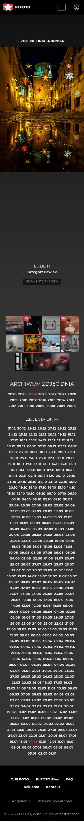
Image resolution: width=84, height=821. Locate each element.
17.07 (68, 570)
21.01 (43, 735)
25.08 (70, 535)
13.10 (11, 493)
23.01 (22, 735)
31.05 (36, 617)
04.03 (59, 694)
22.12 (33, 434)
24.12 (13, 434)
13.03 (31, 688)
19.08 (59, 541)
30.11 (43, 452)
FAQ (69, 779)
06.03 (36, 694)
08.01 (26, 747)
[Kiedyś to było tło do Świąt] (51, 343)
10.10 (30, 493)
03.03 (70, 694)
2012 (12, 406)
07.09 (58, 523)
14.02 (62, 712)
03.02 (48, 724)
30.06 (47, 588)
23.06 (58, 594)
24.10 (42, 481)
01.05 (36, 641)
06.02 (14, 724)
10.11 (22, 470)
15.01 (23, 741)
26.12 (62, 428)
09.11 (31, 470)
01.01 (52, 753)
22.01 (33, 735)
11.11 (14, 470)
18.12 (71, 434)
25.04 (36, 647)
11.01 (61, 741)
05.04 (47, 665)
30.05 (47, 617)
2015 (51, 400)
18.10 (33, 487)
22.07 (16, 570)
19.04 (37, 653)
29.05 (58, 617)
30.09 (68, 499)
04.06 (59, 611)
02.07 (25, 588)
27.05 (69, 617)
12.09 (68, 517)
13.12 (52, 440)
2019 (14, 400)
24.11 (33, 458)
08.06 (14, 611)
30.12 (21, 428)
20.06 (16, 600)
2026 (12, 394)
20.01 (52, 735)
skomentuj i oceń (42, 281)
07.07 (36, 582)
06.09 (69, 523)
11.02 (25, 718)
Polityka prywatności (54, 801)
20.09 (47, 511)
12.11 (72, 464)
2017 (33, 400)
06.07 (47, 582)
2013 (70, 400)
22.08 (37, 541)
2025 (22, 394)
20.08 (48, 541)
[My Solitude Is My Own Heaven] (24, 362)
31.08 (70, 529)
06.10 (72, 493)
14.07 (32, 576)
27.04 (14, 647)
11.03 (52, 688)
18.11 (20, 464)
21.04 (15, 653)
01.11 (41, 475)
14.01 (33, 741)
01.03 (25, 700)
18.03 (47, 682)
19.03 (37, 682)
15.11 (46, 464)
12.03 (42, 688)
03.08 (26, 558)
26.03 (25, 676)
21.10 (73, 481)
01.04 (26, 671)
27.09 (36, 505)
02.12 (23, 452)
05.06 (47, 611)
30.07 (69, 558)
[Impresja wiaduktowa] (51, 325)
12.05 (73, 629)
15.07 (22, 576)
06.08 (59, 552)
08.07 (25, 582)
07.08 (47, 552)
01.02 (70, 724)
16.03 (68, 682)
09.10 (40, 493)
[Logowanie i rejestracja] (76, 7)
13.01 (42, 741)
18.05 (21, 629)
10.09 (23, 523)
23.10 (52, 481)
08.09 (47, 523)
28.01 (42, 730)
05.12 (62, 446)
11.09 (14, 523)
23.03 (58, 676)
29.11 (52, 452)
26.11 (14, 458)
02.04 (15, 671)
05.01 (57, 747)
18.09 (69, 511)
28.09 (25, 505)
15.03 (11, 688)
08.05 (36, 635)
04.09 (26, 529)
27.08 (47, 535)
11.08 (68, 546)
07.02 (68, 718)
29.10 (71, 475)
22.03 (69, 676)
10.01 (71, 741)
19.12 (62, 434)
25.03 (36, 676)
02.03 (14, 700)
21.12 (42, 434)
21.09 (36, 511)
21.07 (26, 570)
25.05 (26, 623)
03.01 (32, 753)
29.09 (14, 505)
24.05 (37, 623)
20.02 (69, 706)
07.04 (25, 665)
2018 (23, 400)
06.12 (51, 446)
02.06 (15, 617)
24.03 (47, 676)
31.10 (50, 475)
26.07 (47, 564)
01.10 (57, 499)
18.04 (47, 653)
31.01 (11, 730)
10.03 (61, 688)
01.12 (33, 452)
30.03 (47, 671)
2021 (62, 394)
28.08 (36, 535)
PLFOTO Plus (47, 779)
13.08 (47, 546)
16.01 (14, 741)
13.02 (73, 712)
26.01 (62, 730)
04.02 (37, 724)
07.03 (25, 694)
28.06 (69, 588)
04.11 (13, 475)
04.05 (14, 641)
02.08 (37, 558)
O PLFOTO (20, 779)
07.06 (25, 611)
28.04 (70, 641)
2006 (71, 406)
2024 (32, 394)
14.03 (21, 688)
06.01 (47, 747)
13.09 (57, 517)
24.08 (15, 541)
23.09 (15, 511)
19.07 (47, 570)
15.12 (33, 440)
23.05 (48, 623)
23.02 (36, 706)
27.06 (14, 594)
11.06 (47, 605)
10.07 (72, 576)
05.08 (70, 552)
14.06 (15, 605)
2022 (52, 394)
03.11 (22, 475)
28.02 (47, 700)
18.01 (63, 735)
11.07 (63, 576)
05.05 (69, 635)
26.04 (25, 647)
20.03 (26, 682)
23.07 (69, 564)
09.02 (46, 718)
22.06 (70, 594)
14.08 (37, 546)
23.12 (23, 434)
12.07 (52, 576)
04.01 (68, 747)
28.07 (25, 564)
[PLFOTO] (17, 7)
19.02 (11, 712)
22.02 (47, 706)
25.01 (72, 730)
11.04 (57, 659)
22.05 (58, 623)
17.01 (72, 735)
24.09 (70, 505)
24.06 (47, 594)
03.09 (37, 529)
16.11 (37, 464)
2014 (61, 400)
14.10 (71, 487)
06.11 (60, 470)
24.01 (12, 735)
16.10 (52, 487)
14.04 (26, 659)
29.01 (31, 730)
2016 (42, 400)
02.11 (32, 475)
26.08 (59, 535)
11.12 (70, 440)
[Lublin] (33, 343)
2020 (72, 394)
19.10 (23, 487)
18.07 (58, 570)
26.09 (47, 505)
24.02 (26, 706)
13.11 (63, 464)
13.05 (62, 629)
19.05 (11, 629)
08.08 (36, 552)
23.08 (26, 541)
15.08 (26, 546)
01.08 (48, 558)
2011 (21, 406)
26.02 (69, 700)
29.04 (58, 641)
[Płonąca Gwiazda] (42, 362)
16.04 (68, 653)
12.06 (36, 605)
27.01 (52, 730)
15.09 (36, 517)
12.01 (52, 741)
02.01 (42, 753)
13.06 (26, 605)
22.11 (52, 458)
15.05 (52, 629)
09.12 (21, 446)
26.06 (25, 594)
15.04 (15, 659)
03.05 (25, 641)
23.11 (42, 458)
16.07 (11, 576)
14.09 (47, 517)
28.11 (62, 452)
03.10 (36, 499)
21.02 (58, 706)
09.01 (15, 747)
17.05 (32, 629)
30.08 (14, 535)
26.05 (15, 623)
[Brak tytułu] (60, 362)
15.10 (62, 487)
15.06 (68, 600)
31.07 (59, 558)
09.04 (68, 659)
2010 (30, 406)
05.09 (14, 529)
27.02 (58, 700)
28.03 (69, 671)
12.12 (61, 440)
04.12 (72, 446)
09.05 (24, 635)
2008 (50, 406)
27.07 (36, 564)
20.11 (70, 458)
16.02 (42, 712)
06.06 (36, 611)
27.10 (22, 481)
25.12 (72, 428)
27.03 (14, 676)
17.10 (42, 487)
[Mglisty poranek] (15, 325)
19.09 (58, 511)
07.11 (50, 470)
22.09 (26, 511)
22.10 (63, 481)
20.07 (37, 570)
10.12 (11, 446)
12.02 (15, 718)
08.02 (57, 718)
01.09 (59, 529)
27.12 (52, 428)
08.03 (14, 694)
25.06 (36, 594)
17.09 (15, 517)
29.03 (58, 671)
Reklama (31, 787)
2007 (61, 406)
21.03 (16, 682)
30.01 (21, 730)
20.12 (52, 434)
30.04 (47, 641)
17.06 (47, 600)
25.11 (24, 458)
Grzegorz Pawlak (42, 272)
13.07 (42, 576)
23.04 (58, 647)
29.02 (36, 700)
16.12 (24, 440)
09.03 (72, 688)
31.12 (12, 428)
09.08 (25, 552)
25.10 (32, 481)
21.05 (69, 623)
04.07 (70, 582)
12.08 (58, 546)
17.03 (58, 682)
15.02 (52, 712)
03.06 (70, 611)
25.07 (58, 564)
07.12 (42, 446)
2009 (40, 406)
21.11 (60, 458)
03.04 (70, 665)
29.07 (14, 564)
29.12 (32, 428)
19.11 (11, 464)
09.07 (14, 582)
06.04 (36, 665)
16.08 (16, 546)
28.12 (42, 428)
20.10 (13, 487)
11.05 (14, 635)
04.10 (26, 499)
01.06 (26, 617)
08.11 (41, 470)
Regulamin (21, 801)
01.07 (36, 588)
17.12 (14, 440)
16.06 (58, 600)
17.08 (69, 541)
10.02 (35, 718)
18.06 (37, 600)
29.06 (58, 588)
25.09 (58, 505)
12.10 (21, 493)
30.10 (60, 475)
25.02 (14, 706)
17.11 (29, 464)
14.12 (42, 440)
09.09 (35, 523)
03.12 (13, 452)
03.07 (14, 588)
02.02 (59, 724)
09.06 (68, 605)
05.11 (70, 470)
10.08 (13, 552)
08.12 (31, 446)
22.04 (70, 647)
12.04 (47, 659)
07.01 (36, 747)
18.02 (21, 712)
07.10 (62, 493)
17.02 (32, 712)
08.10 (51, 493)
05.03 (47, 694)
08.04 (14, 665)
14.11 (55, 464)
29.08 (25, 535)
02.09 (48, 529)
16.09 (26, 517)
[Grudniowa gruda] (15, 343)
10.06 (56, 605)
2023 (42, 394)
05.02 (25, 724)
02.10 (47, 499)
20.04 (26, 653)
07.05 (47, 635)
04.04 (59, 665)
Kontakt (53, 787)
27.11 (71, 452)
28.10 (11, 481)
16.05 (42, 629)
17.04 (58, 653)
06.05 (58, 635)
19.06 (26, 600)
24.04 (47, 647)
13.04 (36, 659)
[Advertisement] (42, 219)
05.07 (58, 582)
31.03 (36, 671)
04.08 (15, 558)
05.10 (15, 499)
